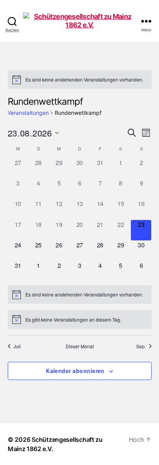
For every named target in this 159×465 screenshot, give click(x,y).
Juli (17, 346)
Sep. (141, 346)
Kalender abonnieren (75, 371)
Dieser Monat (80, 346)
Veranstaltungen (28, 112)
